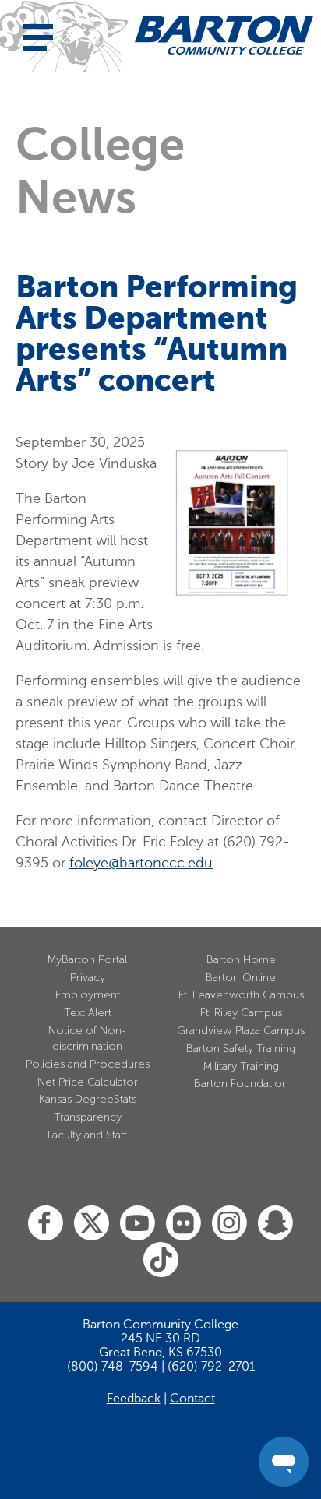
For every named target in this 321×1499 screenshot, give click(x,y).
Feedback (133, 1399)
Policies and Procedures (88, 1064)
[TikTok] (160, 1260)
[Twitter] (91, 1223)
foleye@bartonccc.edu (141, 863)
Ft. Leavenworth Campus (241, 994)
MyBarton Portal (87, 959)
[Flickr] (183, 1223)
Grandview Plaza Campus (241, 1030)
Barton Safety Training (240, 1048)
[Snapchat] (275, 1223)
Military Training (241, 1066)
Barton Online (241, 977)
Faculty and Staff (87, 1135)
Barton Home (241, 959)
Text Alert (87, 1012)
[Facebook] (45, 1223)
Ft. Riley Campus (241, 1012)
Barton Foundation (241, 1083)
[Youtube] (137, 1223)
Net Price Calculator (87, 1082)
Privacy (87, 977)
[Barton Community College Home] (224, 35)
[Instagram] (229, 1223)
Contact (192, 1399)
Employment (87, 994)
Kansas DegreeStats (87, 1099)
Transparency (88, 1117)
